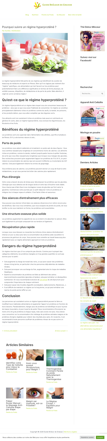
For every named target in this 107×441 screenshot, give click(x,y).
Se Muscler (61, 15)
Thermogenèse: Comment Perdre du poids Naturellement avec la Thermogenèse (54, 374)
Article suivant (61, 331)
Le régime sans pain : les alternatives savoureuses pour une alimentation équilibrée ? (91, 326)
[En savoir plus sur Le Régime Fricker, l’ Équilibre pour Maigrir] (55, 393)
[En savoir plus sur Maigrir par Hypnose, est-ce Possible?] (35, 393)
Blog (27, 15)
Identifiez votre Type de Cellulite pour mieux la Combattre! (14, 366)
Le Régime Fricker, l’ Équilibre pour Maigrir (53, 404)
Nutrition (35, 15)
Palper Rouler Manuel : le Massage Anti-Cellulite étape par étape (14, 405)
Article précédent (9, 331)
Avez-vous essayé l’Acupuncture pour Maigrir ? (33, 366)
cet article (43, 280)
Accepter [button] (100, 437)
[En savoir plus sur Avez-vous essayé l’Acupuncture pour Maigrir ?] (35, 355)
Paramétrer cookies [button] (87, 437)
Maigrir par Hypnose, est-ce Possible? (34, 403)
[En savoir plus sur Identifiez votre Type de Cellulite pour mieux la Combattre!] (15, 355)
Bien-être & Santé (75, 15)
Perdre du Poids (48, 15)
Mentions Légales (70, 432)
